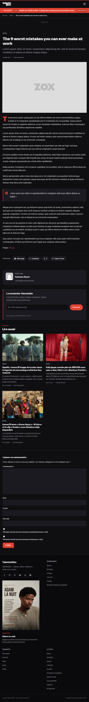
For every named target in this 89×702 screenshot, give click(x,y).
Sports (49, 566)
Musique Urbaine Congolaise (57, 585)
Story (4, 665)
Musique (50, 569)
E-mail (5, 508)
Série (4, 661)
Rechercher (51, 689)
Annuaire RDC (52, 681)
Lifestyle (50, 665)
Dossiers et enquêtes (54, 673)
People (49, 581)
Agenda (49, 685)
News (11, 15)
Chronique (6, 654)
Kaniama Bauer (22, 277)
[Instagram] (10, 575)
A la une (49, 577)
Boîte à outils (51, 677)
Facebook (35, 259)
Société (49, 669)
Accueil (4, 15)
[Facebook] (4, 575)
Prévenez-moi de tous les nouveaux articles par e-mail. (23, 539)
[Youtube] (20, 575)
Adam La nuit (8, 636)
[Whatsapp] (30, 575)
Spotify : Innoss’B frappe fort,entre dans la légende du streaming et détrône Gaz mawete (22, 370)
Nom (4, 498)
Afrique (49, 573)
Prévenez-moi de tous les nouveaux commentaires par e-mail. (25, 532)
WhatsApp (20, 259)
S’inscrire (76, 307)
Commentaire (8, 467)
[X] (15, 575)
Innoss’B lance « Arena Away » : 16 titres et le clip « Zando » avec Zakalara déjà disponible (22, 427)
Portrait (5, 657)
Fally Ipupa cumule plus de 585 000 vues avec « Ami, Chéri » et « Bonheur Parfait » (66, 368)
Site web (6, 519)
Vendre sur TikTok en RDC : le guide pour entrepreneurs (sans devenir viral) (44, 10)
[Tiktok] (25, 575)
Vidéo (4, 669)
